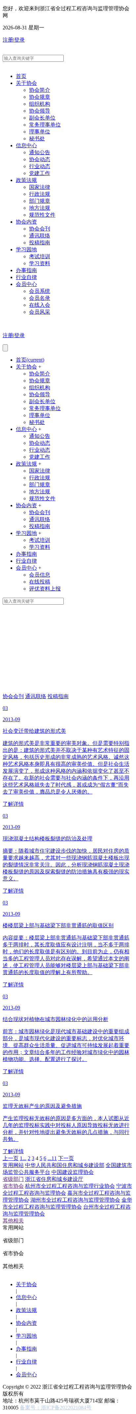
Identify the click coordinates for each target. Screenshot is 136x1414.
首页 (21, 76)
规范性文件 (42, 215)
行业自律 (26, 277)
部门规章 (39, 201)
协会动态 (39, 159)
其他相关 (13, 1220)
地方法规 (39, 208)
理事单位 (39, 131)
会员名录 (39, 298)
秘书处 (37, 138)
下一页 (66, 1158)
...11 (52, 1158)
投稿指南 (39, 242)
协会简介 (39, 90)
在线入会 (39, 305)
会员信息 (39, 575)
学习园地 (26, 249)
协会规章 (39, 97)
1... (23, 1158)
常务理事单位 (45, 124)
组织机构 (39, 104)
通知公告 (39, 152)
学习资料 (39, 263)
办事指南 (26, 270)
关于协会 (26, 83)
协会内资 (26, 222)
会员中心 (26, 284)
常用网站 (13, 1165)
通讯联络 (39, 235)
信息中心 (26, 145)
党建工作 (39, 173)
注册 (8, 40)
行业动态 (39, 166)
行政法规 (39, 194)
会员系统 (39, 291)
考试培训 (39, 256)
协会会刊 (39, 228)
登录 (19, 40)
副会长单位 (42, 118)
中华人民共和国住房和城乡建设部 (64, 1165)
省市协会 (13, 1186)
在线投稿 (39, 581)
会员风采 (39, 312)
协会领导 (39, 111)
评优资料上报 (45, 588)
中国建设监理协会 (72, 1172)
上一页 (10, 1158)
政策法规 (26, 180)
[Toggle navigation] (5, 347)
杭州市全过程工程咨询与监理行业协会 (70, 1186)
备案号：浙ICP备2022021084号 (55, 1407)
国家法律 (39, 187)
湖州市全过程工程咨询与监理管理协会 (75, 1200)
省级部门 (13, 1179)
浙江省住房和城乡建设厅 (54, 1179)
